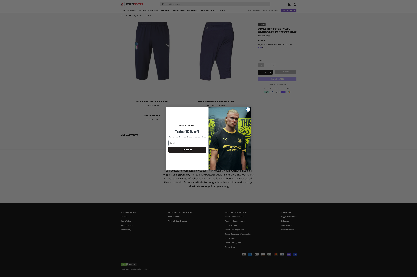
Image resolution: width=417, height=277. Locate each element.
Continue (187, 149)
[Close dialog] (248, 109)
